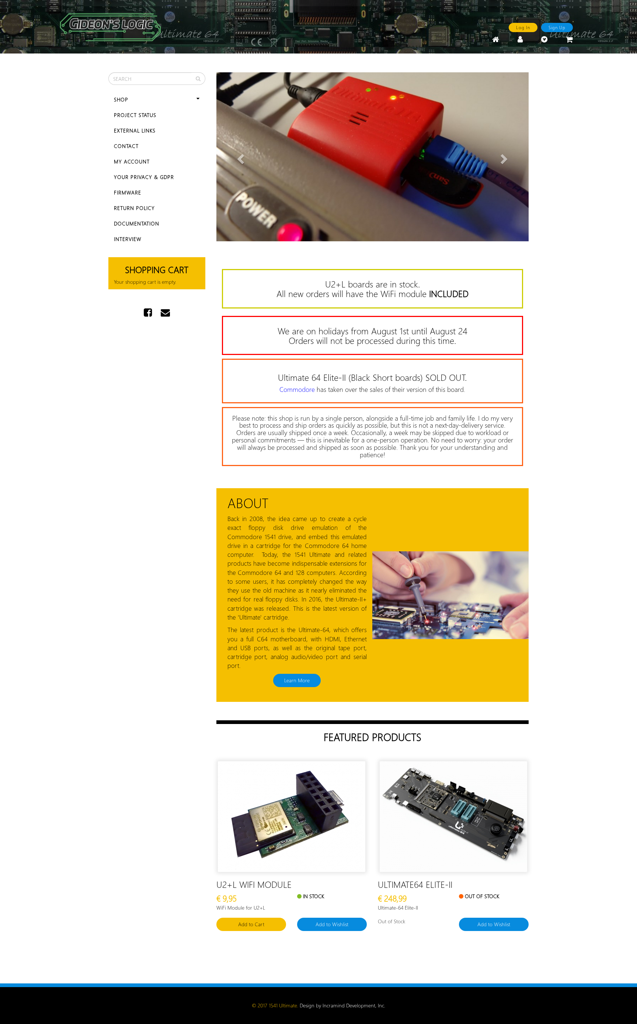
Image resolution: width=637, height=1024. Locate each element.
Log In (523, 27)
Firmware (127, 192)
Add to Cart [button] (251, 924)
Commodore (297, 389)
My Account (132, 161)
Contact (126, 145)
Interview (128, 238)
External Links (135, 130)
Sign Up (557, 27)
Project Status (135, 114)
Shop (121, 99)
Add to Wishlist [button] (332, 924)
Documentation (136, 223)
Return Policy (134, 207)
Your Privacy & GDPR (144, 176)
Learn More (297, 680)
